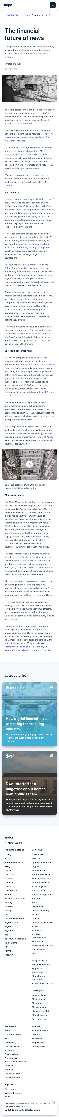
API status (37, 1002)
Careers (36, 1034)
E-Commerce (38, 870)
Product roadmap (40, 1030)
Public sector (38, 949)
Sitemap (9, 1069)
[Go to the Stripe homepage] (8, 838)
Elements (9, 894)
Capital (8, 870)
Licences (9, 1065)
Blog (7, 1038)
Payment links (11, 922)
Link (7, 914)
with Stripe (48, 392)
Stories (36, 15)
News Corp (47, 650)
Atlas (7, 858)
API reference (39, 998)
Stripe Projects (39, 1015)
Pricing (8, 854)
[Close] (53, 1103)
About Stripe (49, 15)
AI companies (38, 906)
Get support (11, 1089)
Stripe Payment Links (37, 536)
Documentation (39, 994)
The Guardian (46, 364)
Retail (34, 953)
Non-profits (37, 941)
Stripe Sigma (11, 942)
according (35, 206)
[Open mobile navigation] (53, 5)
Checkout (9, 874)
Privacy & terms (12, 1054)
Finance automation (41, 878)
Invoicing (9, 906)
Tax (6, 946)
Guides (8, 1030)
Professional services (42, 945)
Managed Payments (14, 918)
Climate (8, 878)
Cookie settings (12, 1073)
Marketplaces (38, 890)
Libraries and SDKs (41, 1011)
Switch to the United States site (21, 1109)
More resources (12, 1077)
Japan (34, 650)
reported (9, 367)
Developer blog (39, 1019)
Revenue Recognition (15, 938)
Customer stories (13, 1034)
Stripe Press (38, 1042)
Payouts (9, 930)
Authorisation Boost (14, 862)
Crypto (8, 886)
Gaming (35, 918)
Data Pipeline (11, 890)
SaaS (34, 902)
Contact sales (39, 1046)
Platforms (37, 898)
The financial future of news (24, 34)
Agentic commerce (41, 862)
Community (10, 1042)
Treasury (9, 954)
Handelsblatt (25, 646)
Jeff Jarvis (42, 333)
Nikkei (24, 650)
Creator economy (40, 910)
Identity (8, 902)
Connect (9, 882)
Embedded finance (41, 874)
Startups (36, 858)
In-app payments (40, 886)
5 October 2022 (13, 63)
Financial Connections (15, 898)
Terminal (9, 950)
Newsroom (11, 15)
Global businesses (41, 882)
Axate (50, 436)
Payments (10, 926)
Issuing (8, 910)
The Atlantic (28, 264)
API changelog (39, 1007)
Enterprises (37, 854)
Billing (8, 268)
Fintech (35, 914)
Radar (7, 934)
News (27, 15)
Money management (42, 894)
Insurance (36, 930)
